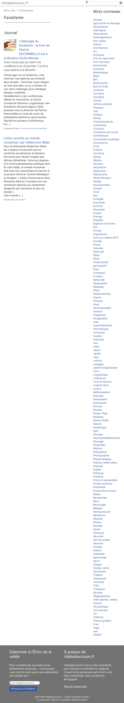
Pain (95, 430)
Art (95, 51)
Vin (95, 613)
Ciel (95, 111)
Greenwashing (101, 293)
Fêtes (96, 255)
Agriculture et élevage (106, 23)
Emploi (97, 213)
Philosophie (100, 451)
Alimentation (100, 26)
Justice (97, 360)
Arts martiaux (101, 61)
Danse (97, 156)
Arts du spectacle (104, 58)
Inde (95, 321)
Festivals (98, 251)
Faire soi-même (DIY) (106, 237)
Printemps (99, 487)
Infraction (99, 332)
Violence (98, 617)
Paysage (98, 441)
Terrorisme (99, 571)
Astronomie (100, 65)
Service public (101, 539)
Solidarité (99, 553)
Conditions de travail (105, 132)
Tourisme (98, 581)
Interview (98, 339)
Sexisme (98, 543)
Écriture (98, 206)
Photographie (101, 455)
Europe (97, 230)
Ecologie (98, 198)
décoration (99, 167)
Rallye (96, 494)
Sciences (98, 532)
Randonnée (100, 497)
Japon (97, 350)
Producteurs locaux (104, 490)
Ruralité (97, 525)
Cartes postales (102, 104)
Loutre (97, 388)
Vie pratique (100, 610)
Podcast (98, 466)
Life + (96, 371)
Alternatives (100, 33)
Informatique (100, 328)
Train (96, 585)
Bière (96, 76)
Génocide (99, 279)
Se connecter (43, 700)
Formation (99, 272)
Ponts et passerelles (105, 480)
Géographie (100, 283)
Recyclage (99, 504)
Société (97, 546)
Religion (98, 508)
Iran (95, 343)
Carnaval (98, 93)
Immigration (100, 318)
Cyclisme (98, 153)
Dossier (97, 188)
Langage (98, 364)
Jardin (97, 353)
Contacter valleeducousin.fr (74, 700)
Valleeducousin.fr (15, 2)
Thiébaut (21, 200)
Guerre (97, 297)
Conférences (100, 135)
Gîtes (96, 290)
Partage (98, 434)
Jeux (96, 357)
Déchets (98, 163)
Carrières (98, 97)
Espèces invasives (104, 223)
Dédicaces (99, 170)
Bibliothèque (100, 72)
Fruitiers (98, 276)
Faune (97, 244)
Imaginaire (99, 314)
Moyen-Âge (100, 413)
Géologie (98, 286)
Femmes (98, 248)
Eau (95, 195)
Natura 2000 (100, 420)
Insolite (97, 336)
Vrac (96, 624)
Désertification (102, 177)
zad (95, 631)
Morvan (97, 406)
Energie (97, 216)
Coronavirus (100, 142)
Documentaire (101, 184)
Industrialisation (102, 325)
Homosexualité (102, 307)
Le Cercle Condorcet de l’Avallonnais (33, 128)
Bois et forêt (100, 86)
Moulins (97, 409)
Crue (96, 146)
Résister (98, 518)
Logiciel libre (100, 385)
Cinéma (97, 114)
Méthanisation (101, 392)
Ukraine (97, 592)
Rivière (97, 522)
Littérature (99, 378)
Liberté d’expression (105, 367)
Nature (97, 423)
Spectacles (100, 557)
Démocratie (100, 174)
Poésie (97, 469)
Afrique (97, 19)
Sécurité (98, 536)
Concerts (98, 128)
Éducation (99, 209)
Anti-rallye (99, 40)
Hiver (96, 304)
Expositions (100, 234)
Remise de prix (102, 511)
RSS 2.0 (55, 700)
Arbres (97, 44)
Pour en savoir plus (75, 686)
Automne (98, 68)
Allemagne (99, 30)
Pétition (97, 448)
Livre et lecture (102, 381)
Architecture (100, 47)
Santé (96, 529)
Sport (96, 560)
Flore (96, 269)
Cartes (97, 100)
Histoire (97, 300)
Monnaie (98, 395)
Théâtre (98, 574)
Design (97, 181)
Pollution (98, 476)
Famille (97, 241)
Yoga (96, 627)
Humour (98, 311)
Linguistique (100, 374)
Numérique (99, 427)
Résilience (99, 515)
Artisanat (98, 54)
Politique (98, 473)
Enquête (98, 220)
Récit (96, 501)
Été (95, 227)
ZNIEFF (97, 634)
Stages (97, 564)
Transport (99, 589)
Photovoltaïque (102, 459)
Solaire (97, 550)
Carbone (98, 90)
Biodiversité (100, 83)
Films (96, 258)
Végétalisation (101, 596)
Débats (97, 160)
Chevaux (98, 107)
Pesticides (99, 444)
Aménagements (102, 37)
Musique (98, 416)
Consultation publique (106, 139)
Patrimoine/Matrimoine (106, 437)
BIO (95, 79)
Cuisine (97, 149)
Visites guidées (102, 620)
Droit (96, 191)
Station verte (101, 567)
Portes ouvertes (102, 483)
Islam (96, 346)
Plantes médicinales (105, 462)
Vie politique (100, 606)
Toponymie (99, 578)
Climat (97, 118)
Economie (99, 202)
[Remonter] (87, 2)
